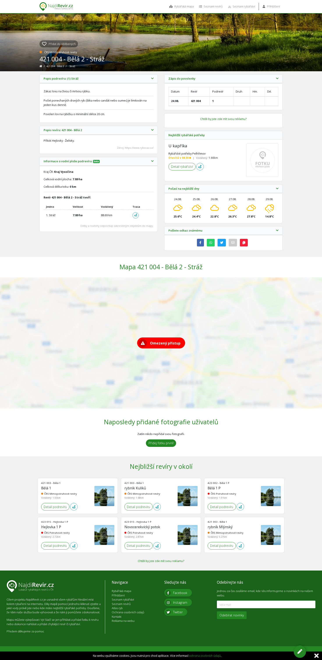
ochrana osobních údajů (205, 656)
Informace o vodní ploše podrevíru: (71, 161)
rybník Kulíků (135, 488)
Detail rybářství (182, 166)
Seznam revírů (213, 6)
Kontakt (116, 617)
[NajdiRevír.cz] (56, 6)
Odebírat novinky (231, 615)
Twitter (178, 612)
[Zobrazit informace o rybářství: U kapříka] (262, 160)
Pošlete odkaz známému (185, 230)
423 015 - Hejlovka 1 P (54, 521)
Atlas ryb (117, 608)
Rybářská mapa (184, 6)
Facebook (180, 593)
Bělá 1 (46, 488)
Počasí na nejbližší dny (183, 189)
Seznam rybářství (243, 6)
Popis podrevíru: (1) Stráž (61, 78)
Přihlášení (273, 6)
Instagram (180, 602)
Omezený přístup (165, 343)
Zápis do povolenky (181, 78)
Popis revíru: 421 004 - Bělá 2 (63, 130)
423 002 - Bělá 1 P (218, 483)
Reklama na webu (123, 621)
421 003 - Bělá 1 (51, 483)
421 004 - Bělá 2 (55, 66)
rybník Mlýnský (220, 526)
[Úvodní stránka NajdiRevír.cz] (41, 66)
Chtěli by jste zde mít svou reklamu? (223, 119)
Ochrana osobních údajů (128, 612)
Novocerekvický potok (142, 526)
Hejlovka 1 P (51, 526)
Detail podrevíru (55, 507)
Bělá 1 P (214, 488)
